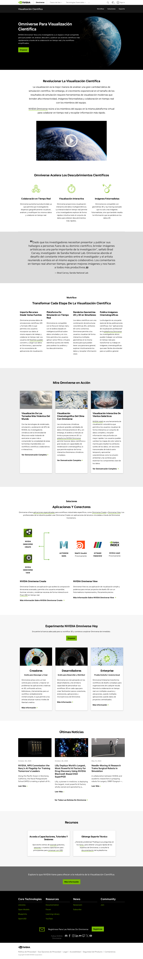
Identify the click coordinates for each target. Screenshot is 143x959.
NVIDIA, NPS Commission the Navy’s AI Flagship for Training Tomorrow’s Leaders (34, 768)
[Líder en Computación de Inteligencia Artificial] (24, 2)
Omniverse (40, 2)
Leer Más (22, 786)
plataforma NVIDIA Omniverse (69, 438)
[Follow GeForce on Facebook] (69, 935)
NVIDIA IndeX (98, 421)
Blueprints (22, 914)
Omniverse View (114, 512)
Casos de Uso (55, 2)
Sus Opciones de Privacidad (49, 952)
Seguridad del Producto (92, 952)
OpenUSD (22, 918)
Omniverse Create (99, 512)
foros (81, 845)
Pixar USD (24, 595)
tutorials (53, 845)
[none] (108, 2)
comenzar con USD (55, 850)
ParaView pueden (36, 340)
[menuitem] (40, 2)
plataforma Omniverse (113, 331)
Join (102, 905)
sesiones (37, 847)
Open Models (23, 909)
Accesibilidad (75, 952)
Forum (48, 909)
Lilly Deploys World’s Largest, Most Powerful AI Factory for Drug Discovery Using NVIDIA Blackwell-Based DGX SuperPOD (70, 771)
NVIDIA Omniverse (38, 108)
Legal (65, 952)
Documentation (52, 905)
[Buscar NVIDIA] (108, 2)
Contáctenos (110, 952)
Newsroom (77, 905)
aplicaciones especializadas (44, 512)
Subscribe (77, 909)
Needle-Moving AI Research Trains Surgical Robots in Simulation (106, 768)
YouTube (49, 918)
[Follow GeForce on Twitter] (87, 935)
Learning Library (52, 914)
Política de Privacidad (27, 952)
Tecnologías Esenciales (75, 2)
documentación (87, 850)
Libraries (21, 905)
